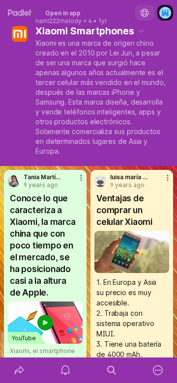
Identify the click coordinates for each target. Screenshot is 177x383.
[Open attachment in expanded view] (131, 252)
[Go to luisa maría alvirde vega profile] (100, 181)
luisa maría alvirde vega (129, 177)
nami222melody (58, 21)
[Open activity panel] (65, 370)
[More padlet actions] (158, 370)
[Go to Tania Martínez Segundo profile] (14, 181)
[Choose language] (144, 13)
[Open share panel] (19, 370)
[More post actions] (75, 181)
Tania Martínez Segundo (43, 177)
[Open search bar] (111, 370)
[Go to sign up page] (165, 13)
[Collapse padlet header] (141, 31)
